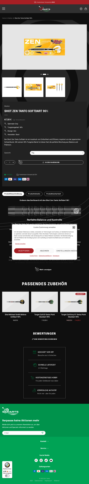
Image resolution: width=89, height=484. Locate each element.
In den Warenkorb (52, 162)
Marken (10, 18)
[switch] (7, 475)
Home (4, 18)
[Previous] (2, 303)
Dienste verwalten (20, 244)
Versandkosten (20, 120)
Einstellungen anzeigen (66, 251)
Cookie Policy (34, 256)
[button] (74, 227)
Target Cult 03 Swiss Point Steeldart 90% (44, 316)
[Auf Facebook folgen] (36, 460)
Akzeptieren (23, 251)
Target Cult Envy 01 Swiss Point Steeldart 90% (73, 316)
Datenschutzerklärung (45, 256)
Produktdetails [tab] (34, 194)
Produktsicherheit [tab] (53, 194)
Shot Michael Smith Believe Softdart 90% (15, 316)
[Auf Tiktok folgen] (46, 460)
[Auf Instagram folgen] (41, 460)
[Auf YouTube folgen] (51, 460)
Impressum (56, 256)
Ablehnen (44, 251)
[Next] (86, 303)
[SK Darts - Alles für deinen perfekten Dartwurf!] (44, 9)
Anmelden (42, 433)
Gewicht (7, 153)
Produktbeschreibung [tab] (13, 194)
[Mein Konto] (81, 8)
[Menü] (11, 462)
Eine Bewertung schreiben (45, 339)
